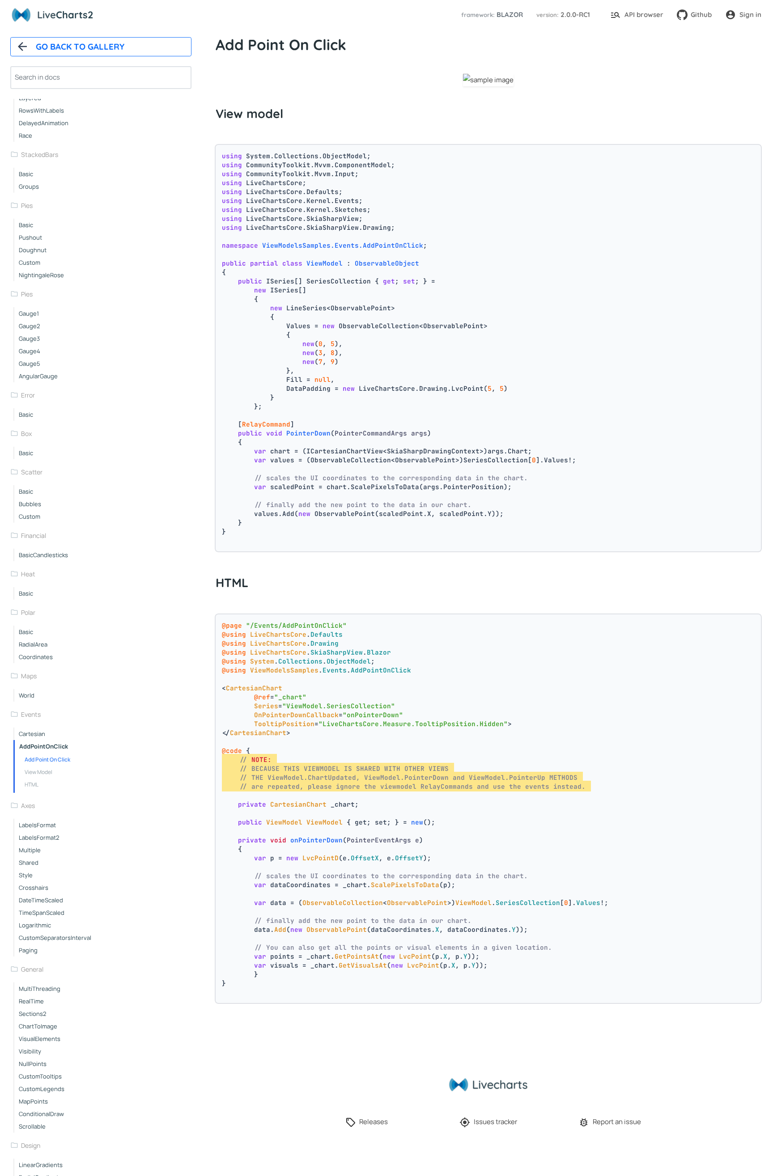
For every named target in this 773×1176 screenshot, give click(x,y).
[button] (490, 15)
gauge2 (29, 326)
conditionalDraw (41, 1114)
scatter (31, 472)
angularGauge (38, 376)
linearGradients (41, 1165)
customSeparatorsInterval (55, 938)
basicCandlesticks (43, 555)
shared (28, 863)
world (26, 695)
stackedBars (39, 154)
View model (38, 772)
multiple (30, 850)
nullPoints (33, 1064)
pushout (30, 237)
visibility (30, 1051)
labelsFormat (37, 825)
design (30, 1145)
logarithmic (35, 925)
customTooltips (40, 1076)
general (32, 969)
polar (28, 612)
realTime (31, 1001)
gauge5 (29, 364)
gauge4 (29, 351)
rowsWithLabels (41, 110)
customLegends (41, 1089)
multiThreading (39, 989)
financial (33, 535)
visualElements (39, 1039)
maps (29, 676)
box (26, 433)
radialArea (33, 644)
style (26, 875)
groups (29, 186)
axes (28, 805)
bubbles (30, 504)
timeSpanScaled (41, 913)
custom (29, 262)
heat (28, 574)
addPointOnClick (43, 746)
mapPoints (33, 1101)
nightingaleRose (41, 275)
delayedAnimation (43, 123)
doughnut (33, 250)
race (25, 135)
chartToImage (38, 1026)
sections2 (32, 1014)
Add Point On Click (47, 759)
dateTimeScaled (41, 900)
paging (28, 950)
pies (27, 205)
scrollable (32, 1126)
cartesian (32, 734)
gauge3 (29, 338)
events (31, 714)
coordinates (36, 657)
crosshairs (33, 888)
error (28, 395)
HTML (31, 784)
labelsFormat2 (39, 837)
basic (26, 174)
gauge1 (29, 313)
